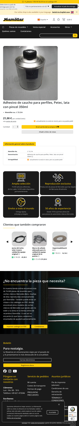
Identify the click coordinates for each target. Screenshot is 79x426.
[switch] (73, 419)
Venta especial (39, 27)
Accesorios (55, 27)
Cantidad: (6, 127)
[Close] (78, 6)
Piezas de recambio (18, 27)
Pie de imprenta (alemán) (58, 383)
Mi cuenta (31, 382)
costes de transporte (37, 423)
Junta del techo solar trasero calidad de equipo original (18, 251)
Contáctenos (26, 31)
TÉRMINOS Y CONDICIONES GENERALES (58, 400)
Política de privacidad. (14, 418)
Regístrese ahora (27, 365)
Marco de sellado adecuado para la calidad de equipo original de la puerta (39, 252)
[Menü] (76, 407)
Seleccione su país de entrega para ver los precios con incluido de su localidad (8, 8)
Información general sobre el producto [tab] (19, 144)
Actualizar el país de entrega (64, 6)
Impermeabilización (60, 249)
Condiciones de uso (60, 388)
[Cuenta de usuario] (54, 19)
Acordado (52, 412)
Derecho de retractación (57, 393)
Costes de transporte (36, 385)
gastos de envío (11, 121)
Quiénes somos (9, 31)
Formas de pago (34, 389)
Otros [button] (67, 27)
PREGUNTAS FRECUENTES (33, 393)
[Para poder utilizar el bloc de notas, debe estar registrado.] (58, 19)
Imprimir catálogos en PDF (16, 326)
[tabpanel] (39, 155)
